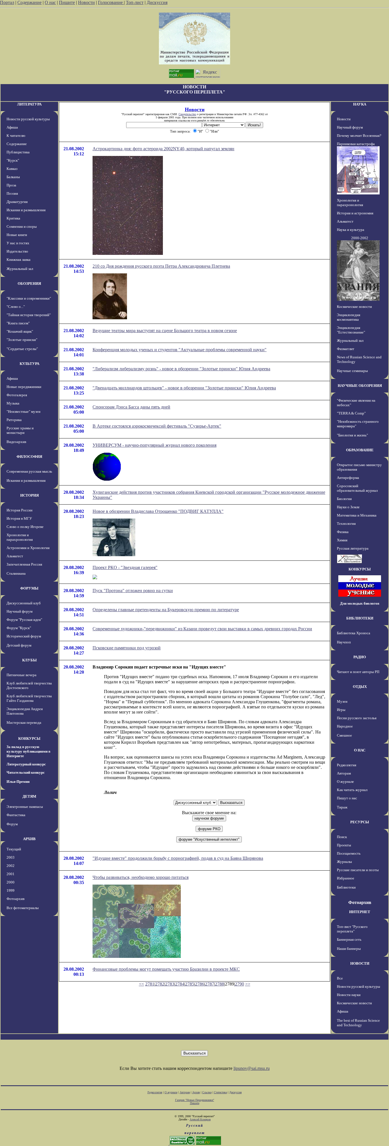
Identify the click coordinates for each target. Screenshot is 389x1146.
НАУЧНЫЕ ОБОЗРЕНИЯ (360, 385)
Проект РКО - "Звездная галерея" (125, 567)
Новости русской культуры (28, 119)
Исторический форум (24, 636)
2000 (11, 882)
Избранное (345, 878)
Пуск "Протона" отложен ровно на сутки (133, 590)
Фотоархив (15, 899)
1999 (11, 890)
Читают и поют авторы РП (358, 672)
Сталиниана (16, 573)
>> (247, 984)
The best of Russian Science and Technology (358, 1022)
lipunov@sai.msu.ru (252, 1068)
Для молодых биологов (359, 603)
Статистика (220, 1092)
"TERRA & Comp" (351, 413)
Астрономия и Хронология (28, 548)
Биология (344, 499)
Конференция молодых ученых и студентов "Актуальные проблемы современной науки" (180, 349)
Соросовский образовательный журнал (357, 488)
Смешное (344, 735)
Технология (346, 523)
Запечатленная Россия (24, 564)
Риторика (14, 420)
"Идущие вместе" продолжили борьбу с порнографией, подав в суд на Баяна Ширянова (178, 858)
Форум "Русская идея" (24, 619)
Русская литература (352, 548)
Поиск (342, 837)
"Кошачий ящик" (20, 331)
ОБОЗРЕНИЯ (29, 283)
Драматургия (17, 202)
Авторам (344, 773)
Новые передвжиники (24, 387)
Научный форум (19, 611)
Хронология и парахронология (20, 537)
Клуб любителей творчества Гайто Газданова (29, 698)
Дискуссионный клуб (24, 603)
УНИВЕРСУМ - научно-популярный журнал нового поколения (154, 445)
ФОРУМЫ (29, 588)
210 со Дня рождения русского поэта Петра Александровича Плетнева (161, 266)
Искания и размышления (26, 210)
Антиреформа (348, 478)
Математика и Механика (356, 515)
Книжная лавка (18, 259)
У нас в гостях (18, 243)
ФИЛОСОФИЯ (29, 456)
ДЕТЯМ (29, 796)
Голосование (111, 2)
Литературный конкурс (26, 764)
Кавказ (12, 168)
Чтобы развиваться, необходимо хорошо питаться (141, 877)
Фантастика (16, 815)
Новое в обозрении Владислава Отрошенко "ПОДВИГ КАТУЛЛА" (158, 511)
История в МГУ (19, 518)
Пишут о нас (347, 798)
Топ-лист (135, 2)
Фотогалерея (17, 395)
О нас (50, 2)
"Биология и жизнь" (352, 435)
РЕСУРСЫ (359, 822)
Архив (196, 1092)
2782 (159, 984)
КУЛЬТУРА (29, 363)
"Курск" (13, 160)
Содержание (29, 2)
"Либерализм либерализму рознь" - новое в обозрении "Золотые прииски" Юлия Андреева (181, 368)
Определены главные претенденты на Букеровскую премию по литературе (166, 609)
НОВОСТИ (359, 963)
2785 (189, 984)
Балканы (13, 177)
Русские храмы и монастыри (20, 430)
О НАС (359, 750)
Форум (12, 824)
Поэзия (12, 193)
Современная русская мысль (29, 471)
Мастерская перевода (24, 722)
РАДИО (359, 657)
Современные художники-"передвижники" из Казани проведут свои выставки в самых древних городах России (202, 628)
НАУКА (359, 104)
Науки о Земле (348, 507)
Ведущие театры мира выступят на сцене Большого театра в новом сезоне (165, 330)
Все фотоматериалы (23, 908)
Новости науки (349, 995)
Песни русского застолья (356, 718)
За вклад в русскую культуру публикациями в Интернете (28, 751)
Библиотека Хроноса (353, 633)
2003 (11, 857)
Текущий (14, 849)
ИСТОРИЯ (29, 495)
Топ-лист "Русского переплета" (352, 928)
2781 (149, 984)
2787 (209, 984)
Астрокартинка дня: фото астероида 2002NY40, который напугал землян (163, 148)
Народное (345, 726)
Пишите (67, 2)
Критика (13, 218)
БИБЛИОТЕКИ (359, 618)
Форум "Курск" (19, 628)
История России (19, 510)
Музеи (342, 701)
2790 (239, 984)
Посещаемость (349, 853)
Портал (7, 2)
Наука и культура (350, 229)
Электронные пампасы (25, 806)
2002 (11, 865)
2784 (179, 984)
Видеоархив (16, 442)
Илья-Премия (18, 781)
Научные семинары (352, 371)
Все (340, 978)
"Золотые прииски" (22, 340)
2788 (219, 984)
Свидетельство (187, 114)
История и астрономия (355, 213)
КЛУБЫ (29, 660)
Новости (86, 2)
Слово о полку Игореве (25, 527)
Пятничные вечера (21, 675)
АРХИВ (29, 839)
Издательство (17, 251)
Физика (343, 532)
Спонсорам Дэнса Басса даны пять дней (131, 407)
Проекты (344, 845)
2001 (11, 874)
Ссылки (207, 1092)
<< (141, 984)
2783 (169, 984)
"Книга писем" (18, 323)
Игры (341, 710)
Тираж (342, 807)
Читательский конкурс (26, 772)
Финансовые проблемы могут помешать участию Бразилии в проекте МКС (166, 969)
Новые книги (17, 235)
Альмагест (15, 556)
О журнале (345, 781)
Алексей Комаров (200, 1119)
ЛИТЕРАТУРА (29, 104)
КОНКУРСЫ (29, 738)
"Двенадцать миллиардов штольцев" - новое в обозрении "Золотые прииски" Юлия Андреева (184, 387)
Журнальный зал (20, 269)
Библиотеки (346, 887)
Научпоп (344, 642)
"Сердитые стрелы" (22, 349)
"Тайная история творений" (29, 315)
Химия (342, 540)
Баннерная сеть (349, 939)
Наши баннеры (349, 948)
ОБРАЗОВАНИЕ (360, 450)
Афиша (12, 127)
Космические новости (354, 306)
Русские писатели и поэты (358, 870)
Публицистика (18, 152)
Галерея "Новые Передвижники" (194, 1100)
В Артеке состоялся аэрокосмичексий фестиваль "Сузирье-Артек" (157, 426)
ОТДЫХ (360, 686)
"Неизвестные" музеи (23, 411)
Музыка (13, 403)
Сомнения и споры (22, 226)
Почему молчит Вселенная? (359, 135)
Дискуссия (157, 2)
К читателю (16, 135)
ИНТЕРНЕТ (359, 912)
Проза (11, 185)
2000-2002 (359, 238)
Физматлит (345, 349)
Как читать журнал (352, 790)
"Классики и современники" (29, 298)
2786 (199, 984)
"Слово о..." (16, 306)
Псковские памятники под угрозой (127, 647)
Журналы (344, 862)
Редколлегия (346, 765)
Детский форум (19, 645)
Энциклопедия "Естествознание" (351, 330)
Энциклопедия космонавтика (348, 317)
